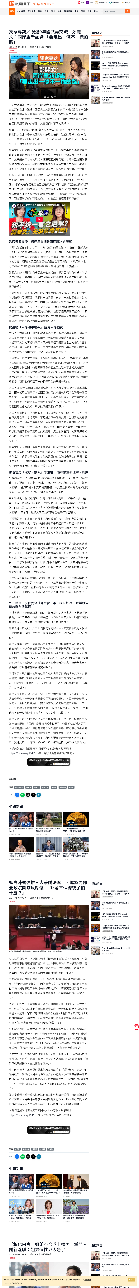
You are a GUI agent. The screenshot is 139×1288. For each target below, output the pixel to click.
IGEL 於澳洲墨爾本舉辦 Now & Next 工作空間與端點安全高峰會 (115, 64)
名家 (89, 11)
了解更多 (87, 1279)
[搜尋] (127, 11)
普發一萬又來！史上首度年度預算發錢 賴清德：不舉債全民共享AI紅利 (48, 856)
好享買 (127, 2)
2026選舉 (21, 11)
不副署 (42, 1149)
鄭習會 (71, 787)
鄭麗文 (36, 787)
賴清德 (54, 787)
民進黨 (50, 1149)
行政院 (34, 1149)
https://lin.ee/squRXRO (22, 753)
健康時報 (115, 2)
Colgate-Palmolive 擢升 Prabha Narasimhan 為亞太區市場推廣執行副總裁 (115, 77)
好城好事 (68, 11)
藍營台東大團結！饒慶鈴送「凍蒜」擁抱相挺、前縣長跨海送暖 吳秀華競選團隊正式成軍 (21, 1219)
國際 (46, 11)
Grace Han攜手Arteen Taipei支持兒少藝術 (116, 98)
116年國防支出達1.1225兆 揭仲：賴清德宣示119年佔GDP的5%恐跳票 (75, 831)
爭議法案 (26, 1149)
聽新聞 (13, 50)
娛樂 (59, 11)
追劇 (91, 2)
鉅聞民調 (31, 11)
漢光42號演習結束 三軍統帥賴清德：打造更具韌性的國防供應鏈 (75, 856)
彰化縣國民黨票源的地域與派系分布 (21, 829)
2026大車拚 (19, 787)
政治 (12, 11)
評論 (40, 11)
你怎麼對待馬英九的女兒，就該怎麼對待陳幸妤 (48, 829)
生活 (76, 11)
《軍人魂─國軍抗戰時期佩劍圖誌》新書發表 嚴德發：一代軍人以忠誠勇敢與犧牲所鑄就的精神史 (115, 42)
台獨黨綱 (63, 787)
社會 (96, 11)
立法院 (17, 1149)
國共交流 (45, 787)
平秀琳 (28, 787)
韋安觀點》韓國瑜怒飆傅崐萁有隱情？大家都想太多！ (75, 1191)
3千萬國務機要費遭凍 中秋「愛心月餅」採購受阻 (47, 1216)
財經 (102, 11)
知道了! (131, 1279)
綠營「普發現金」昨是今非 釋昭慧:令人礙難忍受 (21, 854)
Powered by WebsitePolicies (13, 1283)
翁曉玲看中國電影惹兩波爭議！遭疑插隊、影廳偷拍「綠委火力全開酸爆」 (75, 1218)
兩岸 (53, 11)
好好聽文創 (102, 2)
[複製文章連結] (38, 795)
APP (82, 2)
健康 (83, 11)
